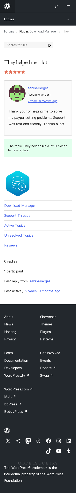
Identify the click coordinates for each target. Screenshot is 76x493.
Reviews (10, 245)
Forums (9, 19)
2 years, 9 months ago (42, 101)
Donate (48, 368)
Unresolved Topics (18, 235)
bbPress (12, 404)
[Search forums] (49, 45)
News (8, 324)
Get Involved (50, 353)
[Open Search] (56, 6)
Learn (8, 353)
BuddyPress (15, 411)
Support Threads (17, 215)
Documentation (16, 360)
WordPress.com (18, 389)
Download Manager (43, 31)
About (9, 317)
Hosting (10, 332)
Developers (13, 368)
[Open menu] (69, 6)
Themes (46, 324)
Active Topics (14, 225)
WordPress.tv (16, 375)
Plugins (45, 332)
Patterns (46, 339)
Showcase (48, 317)
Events (45, 360)
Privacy (10, 339)
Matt (10, 396)
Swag (46, 375)
